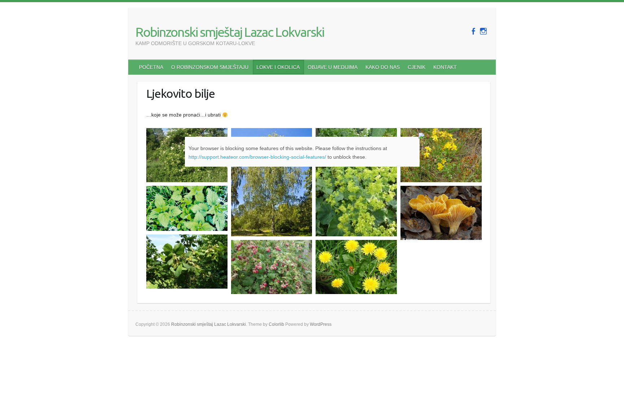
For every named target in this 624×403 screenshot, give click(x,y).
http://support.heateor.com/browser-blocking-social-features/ (257, 157)
